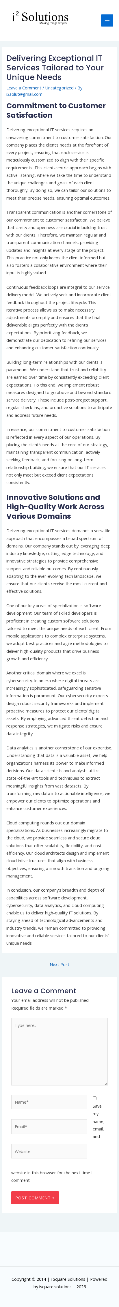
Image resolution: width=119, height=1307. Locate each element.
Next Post (59, 964)
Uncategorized (59, 88)
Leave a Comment (23, 88)
